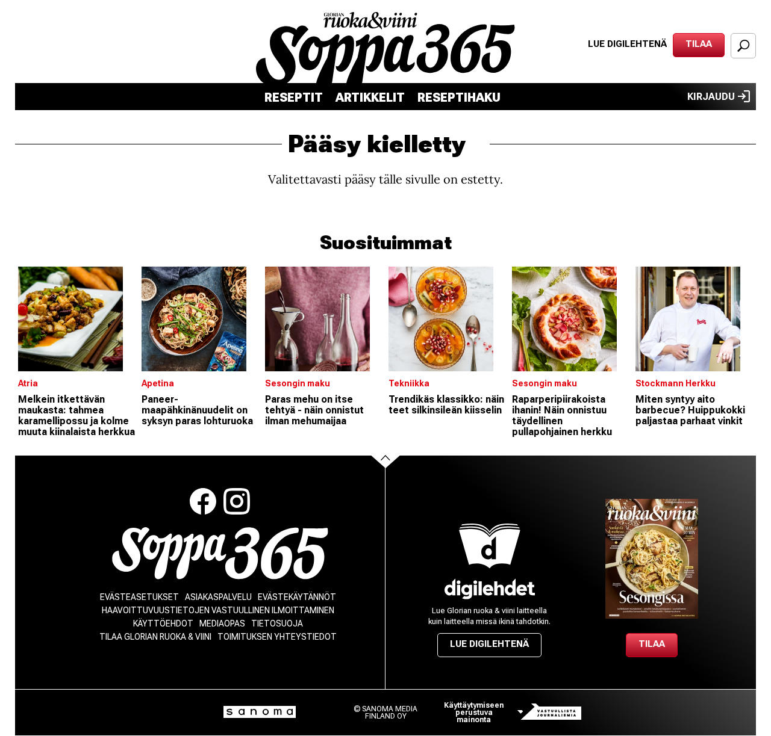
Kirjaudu (711, 96)
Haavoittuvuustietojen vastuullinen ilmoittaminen (218, 610)
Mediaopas (222, 623)
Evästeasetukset (139, 597)
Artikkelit (370, 97)
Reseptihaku (459, 97)
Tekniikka (409, 383)
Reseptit (293, 97)
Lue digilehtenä (627, 44)
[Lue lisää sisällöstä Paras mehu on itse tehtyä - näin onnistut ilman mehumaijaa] (323, 319)
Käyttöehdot (163, 623)
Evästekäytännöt (297, 597)
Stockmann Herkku (675, 383)
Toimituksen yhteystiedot (277, 637)
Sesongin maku (297, 383)
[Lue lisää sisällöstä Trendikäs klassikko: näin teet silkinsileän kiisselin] (447, 319)
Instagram (236, 501)
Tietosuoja (277, 623)
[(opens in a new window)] (490, 588)
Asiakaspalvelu (218, 597)
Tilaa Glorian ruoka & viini (155, 637)
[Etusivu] (220, 553)
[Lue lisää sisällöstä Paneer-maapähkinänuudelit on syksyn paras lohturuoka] (200, 319)
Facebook (203, 501)
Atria (28, 383)
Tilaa (698, 44)
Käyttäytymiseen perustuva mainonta (474, 712)
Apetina (158, 383)
